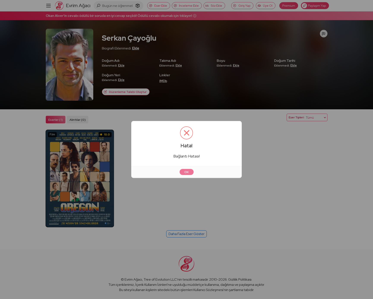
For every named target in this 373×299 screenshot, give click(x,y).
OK (186, 172)
